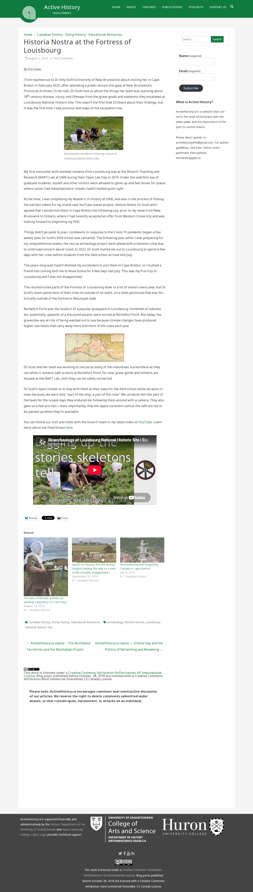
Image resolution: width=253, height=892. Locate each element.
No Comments (63, 58)
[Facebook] (124, 853)
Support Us (218, 7)
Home (116, 7)
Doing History (75, 34)
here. (69, 427)
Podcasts (196, 7)
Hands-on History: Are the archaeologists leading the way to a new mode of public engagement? (94, 568)
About (131, 7)
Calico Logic (39, 834)
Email (190, 71)
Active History (62, 6)
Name (190, 55)
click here (196, 147)
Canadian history (49, 34)
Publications (172, 7)
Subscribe (191, 88)
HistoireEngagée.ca (188, 158)
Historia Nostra (134, 622)
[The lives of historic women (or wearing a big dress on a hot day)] (46, 566)
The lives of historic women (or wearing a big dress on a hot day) (45, 600)
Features (149, 7)
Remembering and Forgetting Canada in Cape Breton (139, 566)
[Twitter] (120, 853)
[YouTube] (128, 853)
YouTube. (146, 422)
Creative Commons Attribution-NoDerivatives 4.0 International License (93, 674)
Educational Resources (105, 34)
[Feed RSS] (133, 853)
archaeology (115, 622)
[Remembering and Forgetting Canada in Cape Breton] (142, 550)
